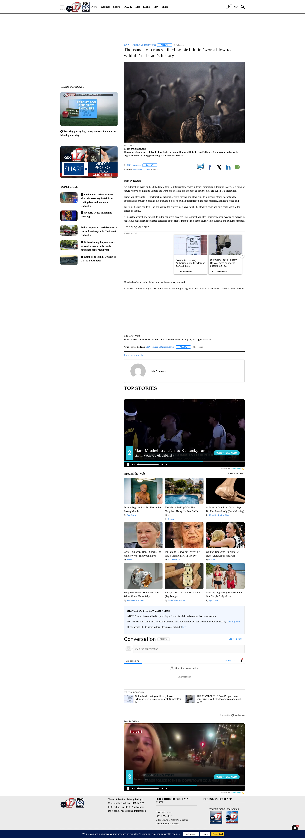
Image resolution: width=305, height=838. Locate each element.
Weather (105, 6)
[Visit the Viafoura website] (238, 715)
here (184, 627)
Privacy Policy (134, 799)
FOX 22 (128, 6)
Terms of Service (116, 799)
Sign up (239, 639)
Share (165, 6)
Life (138, 6)
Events (146, 6)
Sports (116, 6)
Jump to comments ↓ (134, 355)
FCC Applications (135, 807)
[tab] (133, 661)
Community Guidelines (119, 803)
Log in (231, 639)
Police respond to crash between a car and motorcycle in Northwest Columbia (99, 231)
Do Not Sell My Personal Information (127, 810)
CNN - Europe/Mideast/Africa (160, 347)
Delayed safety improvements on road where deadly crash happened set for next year (98, 246)
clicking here (233, 621)
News (94, 6)
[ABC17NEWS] (78, 7)
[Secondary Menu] (64, 7)
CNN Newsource (134, 165)
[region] (184, 677)
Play (156, 6)
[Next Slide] (242, 256)
